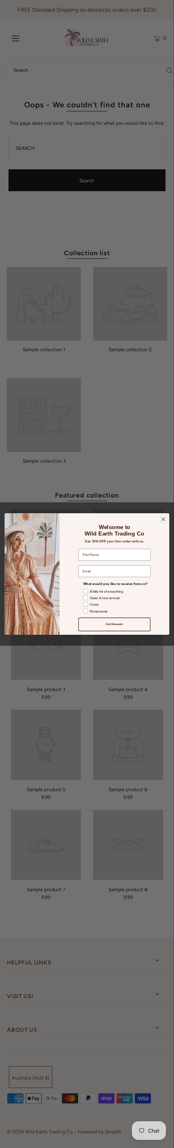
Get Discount (114, 624)
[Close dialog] (163, 519)
